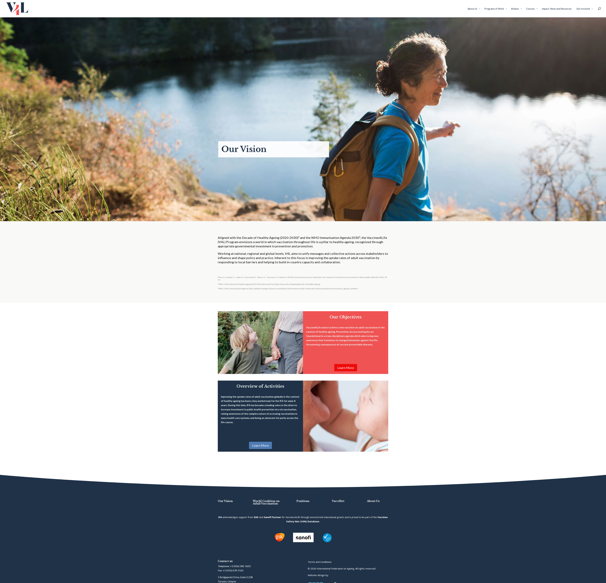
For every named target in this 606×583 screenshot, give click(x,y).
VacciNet (338, 501)
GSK (256, 517)
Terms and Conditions (320, 561)
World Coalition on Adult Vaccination (266, 502)
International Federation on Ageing (335, 568)
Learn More (345, 368)
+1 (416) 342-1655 (240, 566)
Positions (303, 501)
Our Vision (225, 501)
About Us (373, 501)
